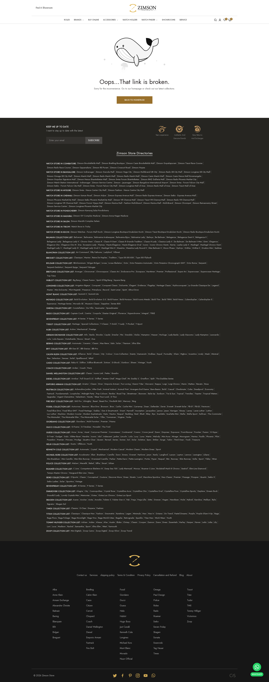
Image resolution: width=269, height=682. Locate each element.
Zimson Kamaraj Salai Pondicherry (93, 210)
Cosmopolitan (96, 491)
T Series (99, 318)
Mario (184, 384)
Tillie (102, 417)
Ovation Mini (207, 248)
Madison (62, 526)
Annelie (98, 499)
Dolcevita (123, 285)
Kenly (155, 454)
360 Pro (78, 401)
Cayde (107, 334)
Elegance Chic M (68, 244)
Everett (170, 406)
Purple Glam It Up (204, 513)
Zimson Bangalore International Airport (150, 182)
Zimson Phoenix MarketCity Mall (61, 199)
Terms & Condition (126, 575)
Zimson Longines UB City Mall (197, 172)
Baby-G (74, 362)
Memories (85, 495)
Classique (78, 257)
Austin (112, 522)
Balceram (78, 237)
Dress (125, 477)
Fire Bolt (90, 648)
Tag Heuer (158, 648)
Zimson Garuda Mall (105, 172)
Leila (204, 522)
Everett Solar (180, 406)
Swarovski (158, 642)
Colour (109, 354)
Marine (87, 257)
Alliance (81, 354)
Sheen (133, 362)
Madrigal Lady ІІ (54, 248)
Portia (147, 459)
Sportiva (70, 481)
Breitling (90, 589)
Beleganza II (201, 237)
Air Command (82, 252)
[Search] (215, 20)
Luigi (165, 384)
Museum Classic (92, 303)
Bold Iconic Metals (141, 299)
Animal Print (123, 389)
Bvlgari (56, 632)
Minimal (214, 354)
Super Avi (182, 271)
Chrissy (126, 522)
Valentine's (80, 396)
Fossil (122, 589)
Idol (100, 436)
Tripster (198, 393)
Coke (190, 389)
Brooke (99, 334)
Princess (69, 439)
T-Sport (139, 324)
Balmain (56, 610)
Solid (72, 358)
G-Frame (75, 426)
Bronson (104, 406)
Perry (89, 368)
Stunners (142, 393)
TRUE (152, 313)
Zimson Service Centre (102, 182)
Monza (137, 468)
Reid (136, 414)
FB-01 (190, 406)
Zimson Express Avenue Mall (121, 195)
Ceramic (87, 343)
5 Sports (74, 477)
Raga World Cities (106, 518)
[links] (115, 676)
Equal (159, 354)
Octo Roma (192, 263)
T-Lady (121, 324)
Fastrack (50, 393)
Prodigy (77, 439)
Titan (189, 595)
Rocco (80, 339)
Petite (107, 373)
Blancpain (57, 621)
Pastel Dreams (180, 513)
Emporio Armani (112, 384)
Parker (112, 459)
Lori (48, 526)
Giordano (80, 421)
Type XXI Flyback (143, 257)
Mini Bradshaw (53, 459)
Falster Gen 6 (119, 499)
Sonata (156, 637)
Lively (200, 354)
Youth (149, 362)
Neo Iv (151, 513)
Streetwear (132, 393)
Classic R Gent (110, 241)
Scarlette (161, 414)
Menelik (83, 463)
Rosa (206, 384)
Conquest (96, 285)
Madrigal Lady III (71, 248)
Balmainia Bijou (123, 237)
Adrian (84, 522)
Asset (86, 432)
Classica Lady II (165, 241)
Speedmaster (112, 308)
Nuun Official (126, 658)
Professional (170, 271)
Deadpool (198, 389)
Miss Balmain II (155, 248)
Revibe (112, 393)
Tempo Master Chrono (57, 473)
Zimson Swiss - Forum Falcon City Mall (187, 182)
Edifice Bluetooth (94, 362)
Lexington (197, 454)
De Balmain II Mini (194, 241)
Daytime (201, 491)
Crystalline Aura (124, 491)
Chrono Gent (86, 241)
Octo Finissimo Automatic (141, 263)
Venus (91, 473)
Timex (156, 653)
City (102, 354)
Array (80, 432)
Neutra (112, 414)
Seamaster (100, 308)
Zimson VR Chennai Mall (124, 199)
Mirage (175, 436)
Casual (171, 389)
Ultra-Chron (133, 289)
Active (73, 329)
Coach (83, 368)
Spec (149, 439)
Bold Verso (178, 299)
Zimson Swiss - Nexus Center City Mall (89, 190)
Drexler (115, 334)
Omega (156, 589)
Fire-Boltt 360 (115, 401)
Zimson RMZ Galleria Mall (152, 179)
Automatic (76, 343)
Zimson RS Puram (100, 167)
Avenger (79, 271)
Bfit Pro (95, 348)
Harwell (130, 410)
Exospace (140, 271)
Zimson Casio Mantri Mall (152, 176)
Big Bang (77, 280)
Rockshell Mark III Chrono (168, 468)
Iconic (145, 244)
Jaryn (149, 454)
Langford (164, 454)
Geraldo (129, 334)
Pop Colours (101, 393)
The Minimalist (53, 417)
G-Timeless (86, 426)
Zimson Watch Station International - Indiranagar (68, 182)
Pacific (202, 436)
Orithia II (196, 248)
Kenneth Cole (126, 632)
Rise (48, 358)
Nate (105, 414)
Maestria (121, 248)
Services (94, 575)
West (104, 526)
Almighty (87, 401)
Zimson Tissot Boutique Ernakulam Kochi (163, 232)
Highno (183, 354)
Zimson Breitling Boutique (113, 163)
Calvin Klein (91, 595)
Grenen (157, 499)
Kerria (172, 244)
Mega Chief (121, 378)
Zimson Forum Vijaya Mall (91, 203)
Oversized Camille (99, 459)
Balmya (150, 237)
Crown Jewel (147, 432)
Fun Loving (126, 384)
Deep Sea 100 (111, 468)
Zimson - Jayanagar (122, 182)
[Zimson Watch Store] (143, 7)
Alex (106, 522)
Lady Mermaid (125, 468)
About (189, 575)
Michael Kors (126, 642)
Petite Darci (122, 459)
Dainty (133, 354)
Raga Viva (91, 518)
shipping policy (107, 575)
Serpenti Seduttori (55, 267)
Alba (55, 589)
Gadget (58, 436)
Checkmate (181, 389)
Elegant (132, 285)
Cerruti (89, 610)
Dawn (157, 432)
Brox (112, 406)
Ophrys (179, 248)
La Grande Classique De (199, 285)
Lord (139, 477)
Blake (119, 522)
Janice (160, 410)
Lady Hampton (201, 334)
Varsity (90, 396)
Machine (61, 414)
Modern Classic (133, 449)
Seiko (156, 621)
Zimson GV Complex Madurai (86, 215)
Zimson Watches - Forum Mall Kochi (86, 232)
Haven (197, 522)
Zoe (93, 339)
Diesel (89, 632)
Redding (129, 414)
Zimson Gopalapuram (166, 163)
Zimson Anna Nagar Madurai (115, 215)
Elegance (213, 241)
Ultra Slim (136, 343)
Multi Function (93, 421)
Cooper (142, 522)
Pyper (154, 459)
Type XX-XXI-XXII (126, 257)
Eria (79, 244)
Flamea (101, 244)
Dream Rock (212, 491)
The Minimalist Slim (70, 417)
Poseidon (51, 439)
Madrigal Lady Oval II (90, 248)
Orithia (188, 248)
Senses (65, 358)
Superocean (193, 271)
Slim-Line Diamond (197, 468)
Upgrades (51, 396)
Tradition (113, 257)
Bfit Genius (85, 348)
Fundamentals (62, 393)
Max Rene (104, 343)
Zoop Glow (114, 530)
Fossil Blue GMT (69, 410)
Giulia (137, 334)
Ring (134, 401)
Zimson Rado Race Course (59, 167)
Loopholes (75, 393)
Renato (199, 384)
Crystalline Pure (171, 491)
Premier (160, 271)
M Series (81, 318)
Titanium (126, 343)
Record (106, 289)
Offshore (81, 444)
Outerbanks (70, 339)
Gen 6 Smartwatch (109, 410)
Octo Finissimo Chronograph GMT (169, 263)
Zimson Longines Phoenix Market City (85, 206)
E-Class (83, 508)
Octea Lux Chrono (106, 495)
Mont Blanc (125, 648)
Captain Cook (77, 313)
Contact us (82, 575)
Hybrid (190, 499)
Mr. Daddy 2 (133, 378)
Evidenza (142, 285)
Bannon (85, 406)
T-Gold (113, 324)
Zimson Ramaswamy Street (205, 203)
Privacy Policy (143, 575)
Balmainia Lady (138, 237)
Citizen (89, 605)
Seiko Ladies (52, 481)
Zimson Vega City (124, 172)
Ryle (214, 499)
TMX (189, 605)
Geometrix (109, 513)
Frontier (197, 432)
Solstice (141, 439)
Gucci (122, 600)
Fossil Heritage (85, 410)
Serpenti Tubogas (87, 267)
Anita (90, 499)
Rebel (91, 463)
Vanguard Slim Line (77, 473)
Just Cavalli (125, 626)
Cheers (96, 354)
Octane (159, 513)
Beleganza (171, 237)
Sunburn (160, 393)
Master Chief (108, 378)
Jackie (116, 436)
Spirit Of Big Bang (104, 280)
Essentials (173, 522)
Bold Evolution (80, 299)
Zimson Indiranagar (85, 172)
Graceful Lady (53, 495)
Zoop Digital (101, 530)
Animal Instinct (109, 389)
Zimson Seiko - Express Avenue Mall (180, 195)
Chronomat (89, 271)
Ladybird (108, 252)
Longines (124, 637)
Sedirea (218, 248)
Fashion (100, 508)
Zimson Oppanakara (81, 167)
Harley (182, 522)
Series (115, 439)
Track (187, 439)
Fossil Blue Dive (54, 410)
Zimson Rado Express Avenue (148, 195)
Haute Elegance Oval (131, 244)
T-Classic (104, 324)
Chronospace (102, 271)
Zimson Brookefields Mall (88, 163)
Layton (180, 454)
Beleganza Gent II (186, 237)
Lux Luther (51, 414)
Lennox (188, 454)
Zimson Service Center (57, 206)
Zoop (189, 621)
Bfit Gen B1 (74, 348)
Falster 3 (107, 499)
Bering (56, 616)
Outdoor (125, 362)
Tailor (169, 439)
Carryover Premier (99, 432)
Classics (74, 508)
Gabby (96, 410)
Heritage (76, 324)
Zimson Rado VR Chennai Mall (180, 199)
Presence (86, 289)
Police (156, 600)
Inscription (139, 410)
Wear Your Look (102, 396)
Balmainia (88, 237)
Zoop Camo (88, 530)
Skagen (156, 632)
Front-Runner (187, 432)
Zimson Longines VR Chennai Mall (62, 203)
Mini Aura (166, 436)
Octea (94, 495)
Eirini (206, 241)
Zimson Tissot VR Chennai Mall (151, 199)
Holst (182, 499)
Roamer (157, 616)
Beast (95, 401)
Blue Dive (95, 406)
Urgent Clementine (65, 396)
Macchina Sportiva (151, 477)
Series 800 (115, 303)
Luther (209, 410)
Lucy (136, 436)
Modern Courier (74, 414)
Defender (155, 406)
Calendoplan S (205, 299)
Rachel (70, 526)
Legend (215, 285)
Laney (189, 410)
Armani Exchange (61, 600)
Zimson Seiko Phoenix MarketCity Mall (94, 199)
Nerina (194, 436)
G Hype (213, 432)
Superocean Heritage (210, 271)
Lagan (128, 513)
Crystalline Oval (155, 491)
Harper (154, 334)
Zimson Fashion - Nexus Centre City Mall (126, 190)
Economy (209, 389)
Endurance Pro (127, 271)
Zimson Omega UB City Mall (59, 176)
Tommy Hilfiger (194, 610)
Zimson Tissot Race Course (190, 163)
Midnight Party (88, 393)
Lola (49, 339)
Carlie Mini (127, 406)
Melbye (207, 499)
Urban (111, 463)
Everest (132, 454)
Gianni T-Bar (137, 384)
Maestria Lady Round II (136, 248)
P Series (90, 318)
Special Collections (90, 324)
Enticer (107, 362)
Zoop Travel (126, 530)
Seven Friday (159, 626)
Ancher (83, 499)
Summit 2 (82, 294)
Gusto (73, 444)
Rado (155, 610)
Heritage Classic (164, 285)
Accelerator (84, 454)
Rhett (142, 414)
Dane (158, 522)
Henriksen (174, 499)
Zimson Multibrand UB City (145, 172)
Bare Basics (155, 389)
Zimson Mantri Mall (82, 176)
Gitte (150, 499)
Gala (66, 436)
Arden (75, 368)
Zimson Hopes (138, 167)
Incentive (193, 354)
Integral (145, 313)
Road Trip (121, 393)
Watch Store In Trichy (80, 226)
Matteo (191, 384)
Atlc (86, 334)
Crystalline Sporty (188, 491)
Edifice (83, 362)
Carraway (138, 406)
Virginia (121, 417)
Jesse (166, 410)
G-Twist (50, 436)
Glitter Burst (75, 436)
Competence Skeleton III (92, 468)
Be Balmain (160, 237)
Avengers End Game (139, 389)
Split (152, 378)
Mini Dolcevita (61, 289)
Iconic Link (98, 373)
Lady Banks (173, 334)
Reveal (108, 439)
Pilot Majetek (75, 289)
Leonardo (214, 334)
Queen (100, 439)
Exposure (175, 432)
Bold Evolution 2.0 (97, 299)
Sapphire (105, 303)
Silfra (98, 463)
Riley (148, 414)
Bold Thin (156, 299)
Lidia (210, 522)
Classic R (98, 241)
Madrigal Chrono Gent (210, 244)
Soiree (122, 439)
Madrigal (195, 244)
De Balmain (179, 241)
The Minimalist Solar (89, 417)
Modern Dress (148, 449)
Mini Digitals (76, 530)
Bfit (54, 626)
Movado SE (78, 303)
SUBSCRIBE (93, 140)
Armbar (74, 378)
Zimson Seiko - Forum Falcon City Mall (64, 185)
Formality (168, 354)
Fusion (205, 432)
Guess (123, 605)
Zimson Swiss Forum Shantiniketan (124, 179)
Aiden (91, 522)
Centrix (88, 313)
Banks (92, 334)
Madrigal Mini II (108, 248)
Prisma (112, 421)
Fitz (121, 334)
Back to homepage (135, 100)
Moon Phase (169, 248)
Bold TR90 (167, 299)
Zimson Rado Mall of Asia (158, 185)
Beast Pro (103, 401)
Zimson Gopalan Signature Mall (61, 179)
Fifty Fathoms (96, 252)
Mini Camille (67, 459)
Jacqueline (151, 410)
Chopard (90, 616)
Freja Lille (141, 499)
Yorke (128, 417)
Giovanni (149, 384)
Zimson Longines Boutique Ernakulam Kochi (123, 232)
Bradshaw (101, 454)
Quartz (203, 477)
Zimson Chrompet (183, 203)
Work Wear (160, 518)
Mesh (207, 354)
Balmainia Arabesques (104, 237)
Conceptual (93, 477)
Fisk (128, 499)
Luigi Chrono (174, 384)
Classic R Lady (150, 241)
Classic (95, 343)
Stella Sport (192, 414)
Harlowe (141, 454)
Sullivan (202, 414)
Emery (125, 454)
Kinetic (133, 477)
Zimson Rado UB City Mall (170, 172)
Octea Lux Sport (124, 495)
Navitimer (150, 271)
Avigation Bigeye (82, 285)
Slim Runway (185, 459)
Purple (192, 513)
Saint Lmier (116, 289)
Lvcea (104, 263)
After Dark (96, 389)
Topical (180, 393)
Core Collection (121, 354)
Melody (156, 436)
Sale (112, 343)
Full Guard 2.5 (86, 378)
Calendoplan (191, 299)
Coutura (103, 477)
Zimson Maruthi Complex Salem (85, 221)
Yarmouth (112, 526)
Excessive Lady (89, 244)
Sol (128, 439)
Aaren (76, 499)
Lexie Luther (199, 410)
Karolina (198, 499)
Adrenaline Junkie (83, 389)
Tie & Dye (170, 393)
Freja (133, 499)
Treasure (196, 439)
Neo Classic (167, 477)
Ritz (167, 459)
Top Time (51, 275)
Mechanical (82, 329)
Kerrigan (174, 410)
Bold (89, 354)
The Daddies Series (164, 378)
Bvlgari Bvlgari (93, 263)
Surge (162, 439)
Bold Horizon (126, 299)
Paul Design (159, 595)
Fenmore (205, 406)
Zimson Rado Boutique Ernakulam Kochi (201, 232)
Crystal (94, 449)
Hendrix (85, 436)
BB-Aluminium (79, 263)
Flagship (151, 285)
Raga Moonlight (79, 518)
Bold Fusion (113, 299)
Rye (153, 414)
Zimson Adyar (100, 195)
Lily (215, 522)
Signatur (50, 504)
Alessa (99, 522)
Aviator (85, 384)
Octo (126, 263)
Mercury (126, 401)
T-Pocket (130, 324)
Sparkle (139, 518)
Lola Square (58, 339)
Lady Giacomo (186, 334)
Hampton (145, 334)
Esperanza (51, 303)
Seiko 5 (211, 477)
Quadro (115, 373)
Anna (73, 432)
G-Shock (116, 362)
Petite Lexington (136, 459)
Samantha (79, 526)
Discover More (115, 477)
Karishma (120, 513)
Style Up (151, 393)
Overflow (145, 378)
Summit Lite (93, 294)
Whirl (91, 358)
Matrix (148, 436)
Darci (118, 454)
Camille (110, 454)
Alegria (79, 491)
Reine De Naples (99, 257)
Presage (186, 477)
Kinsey (182, 410)
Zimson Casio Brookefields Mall (140, 163)
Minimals (137, 513)
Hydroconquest (179, 285)
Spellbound (81, 358)
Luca (54, 526)
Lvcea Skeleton (115, 263)
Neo (144, 513)
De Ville (89, 308)
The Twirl (106, 426)
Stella (182, 414)
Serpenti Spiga (71, 267)
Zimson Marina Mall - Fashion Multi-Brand (123, 203)
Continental (127, 432)
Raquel (120, 414)
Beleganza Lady (54, 241)
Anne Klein (58, 595)
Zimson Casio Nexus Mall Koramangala (183, 176)
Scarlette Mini (172, 414)
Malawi (75, 463)
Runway (174, 459)
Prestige (92, 329)
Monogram (185, 436)
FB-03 (197, 406)
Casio (88, 600)
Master (50, 289)
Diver (100, 384)
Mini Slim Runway (82, 459)
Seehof (184, 468)
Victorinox (191, 616)
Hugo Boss (125, 621)
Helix (122, 610)
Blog (181, 575)
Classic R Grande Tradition (130, 241)
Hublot (123, 616)
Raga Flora (52, 518)
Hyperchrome (134, 313)
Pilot (217, 436)
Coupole (97, 313)
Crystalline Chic (140, 491)
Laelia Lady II (183, 244)
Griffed (98, 378)
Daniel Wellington (94, 626)
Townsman (111, 417)
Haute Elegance (113, 244)
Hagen (165, 499)
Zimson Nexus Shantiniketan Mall (92, 179)
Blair (93, 454)
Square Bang (119, 280)
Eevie (163, 406)
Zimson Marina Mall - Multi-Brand (158, 203)
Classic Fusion (88, 280)
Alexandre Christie (61, 605)
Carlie (118, 406)
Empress (165, 432)
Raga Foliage (64, 518)
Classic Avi (114, 271)
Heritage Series (64, 303)
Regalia (119, 518)
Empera (91, 508)
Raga (216, 513)
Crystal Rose (109, 491)
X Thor (114, 396)
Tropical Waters (210, 393)
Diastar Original (109, 313)
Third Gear (179, 439)
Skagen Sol (61, 504)
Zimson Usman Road (82, 195)
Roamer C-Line (148, 468)
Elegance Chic (53, 244)
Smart (87, 339)
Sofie (195, 459)
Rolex (156, 605)
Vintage (141, 362)
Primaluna (96, 289)
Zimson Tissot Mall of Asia (183, 185)
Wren (214, 459)
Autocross (76, 406)
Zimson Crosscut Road (120, 167)
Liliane (206, 454)
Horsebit (96, 426)
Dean (146, 406)
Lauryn (172, 454)
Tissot (190, 589)
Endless (151, 354)
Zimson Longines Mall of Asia (132, 185)
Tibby (207, 459)
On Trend (168, 513)
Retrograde (129, 518)
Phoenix (210, 436)
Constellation (79, 308)
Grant (122, 410)
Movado (123, 653)
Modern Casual (117, 449)
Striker (155, 439)
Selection (56, 358)
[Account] (220, 20)
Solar (118, 343)
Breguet (56, 637)
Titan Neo (148, 518)
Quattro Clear (89, 439)
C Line (76, 468)
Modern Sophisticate (92, 414)
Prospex (195, 477)
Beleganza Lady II (71, 241)
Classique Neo (88, 513)
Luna (142, 436)
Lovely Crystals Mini (70, 495)
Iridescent (107, 436)
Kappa (158, 384)
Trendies (189, 393)
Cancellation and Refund (165, 575)
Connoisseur (114, 432)
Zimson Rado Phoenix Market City (181, 179)
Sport (158, 449)
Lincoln (123, 436)
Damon (151, 522)
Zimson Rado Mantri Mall (104, 176)
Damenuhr (142, 354)
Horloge (163, 334)
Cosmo (137, 432)
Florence (122, 313)
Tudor (190, 600)
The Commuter (214, 414)
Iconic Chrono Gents (159, 244)
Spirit (124, 289)
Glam (176, 354)
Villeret (116, 252)
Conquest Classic (110, 285)
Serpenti (202, 263)
